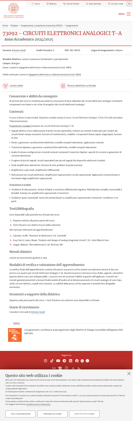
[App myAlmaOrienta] (66, 367)
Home (5, 25)
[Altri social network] (87, 360)
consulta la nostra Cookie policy (38, 404)
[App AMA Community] (79, 367)
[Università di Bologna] (13, 10)
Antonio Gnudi (19, 50)
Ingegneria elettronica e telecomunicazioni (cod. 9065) (54, 74)
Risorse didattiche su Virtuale (81, 85)
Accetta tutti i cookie (84, 414)
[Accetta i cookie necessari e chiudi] (129, 373)
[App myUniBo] (60, 367)
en (129, 3)
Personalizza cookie (53, 414)
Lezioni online (16, 85)
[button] (79, 14)
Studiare (14, 25)
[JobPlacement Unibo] (73, 367)
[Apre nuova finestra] (45, 360)
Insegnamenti (72, 25)
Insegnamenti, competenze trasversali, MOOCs (42, 25)
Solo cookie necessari (20, 414)
